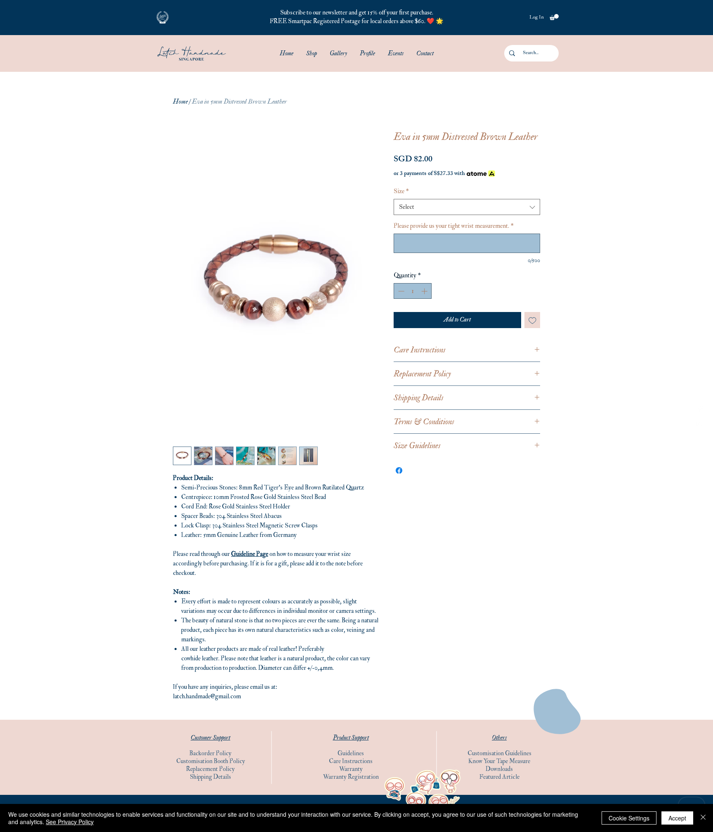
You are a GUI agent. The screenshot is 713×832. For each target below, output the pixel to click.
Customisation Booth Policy (210, 761)
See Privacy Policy (70, 822)
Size (401, 191)
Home (180, 101)
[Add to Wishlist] (532, 320)
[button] (162, 17)
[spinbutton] (413, 291)
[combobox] (467, 207)
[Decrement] (400, 291)
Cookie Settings (629, 818)
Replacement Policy (210, 769)
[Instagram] (699, 423)
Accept (677, 818)
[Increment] (425, 291)
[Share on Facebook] (399, 470)
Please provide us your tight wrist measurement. (454, 226)
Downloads (499, 769)
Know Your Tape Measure (499, 761)
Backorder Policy (210, 753)
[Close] (703, 818)
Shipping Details (210, 777)
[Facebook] (699, 408)
